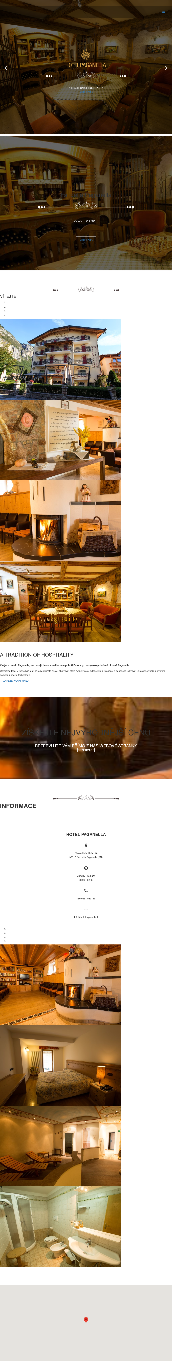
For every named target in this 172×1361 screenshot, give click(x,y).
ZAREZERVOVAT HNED (16, 680)
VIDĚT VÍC (86, 92)
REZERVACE (86, 750)
